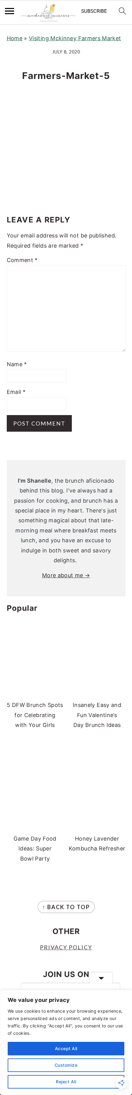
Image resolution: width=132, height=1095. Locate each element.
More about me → (66, 575)
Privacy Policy (66, 947)
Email (16, 392)
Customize (66, 1065)
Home (14, 38)
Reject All (66, 1081)
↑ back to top (66, 907)
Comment (22, 260)
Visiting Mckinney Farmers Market (75, 38)
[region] (66, 1042)
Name (17, 364)
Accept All (66, 1048)
